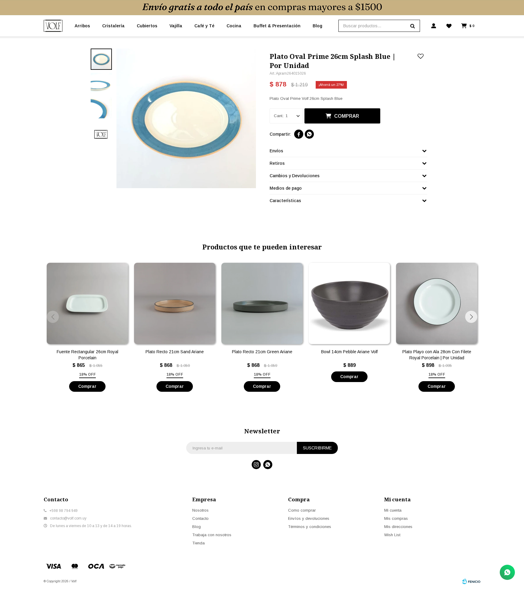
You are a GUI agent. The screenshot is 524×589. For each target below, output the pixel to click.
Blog (317, 25)
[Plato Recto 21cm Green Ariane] (262, 303)
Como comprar (302, 510)
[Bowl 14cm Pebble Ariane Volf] (349, 303)
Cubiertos (147, 25)
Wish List (392, 535)
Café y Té (204, 25)
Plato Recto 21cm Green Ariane (262, 351)
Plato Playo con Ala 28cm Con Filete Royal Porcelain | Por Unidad (436, 354)
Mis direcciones (398, 526)
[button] (471, 316)
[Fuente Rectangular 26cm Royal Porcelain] (87, 303)
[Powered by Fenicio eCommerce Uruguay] (471, 581)
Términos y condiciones (309, 526)
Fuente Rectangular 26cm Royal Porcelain (87, 354)
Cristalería (113, 25)
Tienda (198, 543)
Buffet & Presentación (277, 25)
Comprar (346, 116)
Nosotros (200, 510)
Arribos (82, 25)
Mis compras (396, 518)
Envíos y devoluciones (308, 518)
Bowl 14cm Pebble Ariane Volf (349, 351)
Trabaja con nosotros (211, 535)
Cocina (234, 25)
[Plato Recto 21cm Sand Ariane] (174, 303)
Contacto (200, 518)
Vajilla (176, 25)
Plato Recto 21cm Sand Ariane (175, 351)
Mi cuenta (392, 510)
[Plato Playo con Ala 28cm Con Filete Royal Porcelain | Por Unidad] (436, 303)
